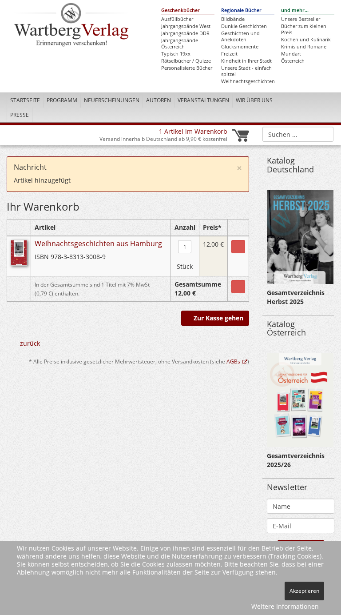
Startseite (25, 100)
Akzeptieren (304, 591)
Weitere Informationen (285, 606)
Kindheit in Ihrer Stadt (246, 61)
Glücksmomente (239, 47)
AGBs (233, 361)
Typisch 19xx (175, 54)
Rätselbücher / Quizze (186, 61)
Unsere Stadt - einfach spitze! (246, 71)
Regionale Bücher (241, 10)
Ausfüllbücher (177, 19)
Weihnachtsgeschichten (247, 81)
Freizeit (229, 54)
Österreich (293, 61)
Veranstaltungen (203, 100)
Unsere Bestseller (300, 19)
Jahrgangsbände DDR (185, 33)
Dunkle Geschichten (244, 26)
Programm (62, 100)
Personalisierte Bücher (186, 68)
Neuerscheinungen (111, 100)
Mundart (291, 54)
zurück (30, 343)
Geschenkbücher (180, 10)
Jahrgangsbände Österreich (179, 43)
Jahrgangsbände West (185, 26)
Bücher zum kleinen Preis (303, 29)
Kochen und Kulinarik (306, 39)
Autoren (158, 100)
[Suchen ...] (324, 134)
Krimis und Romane (303, 47)
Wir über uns (254, 100)
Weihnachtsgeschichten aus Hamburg (98, 243)
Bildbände (233, 19)
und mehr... (295, 10)
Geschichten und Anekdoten (240, 36)
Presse (19, 115)
